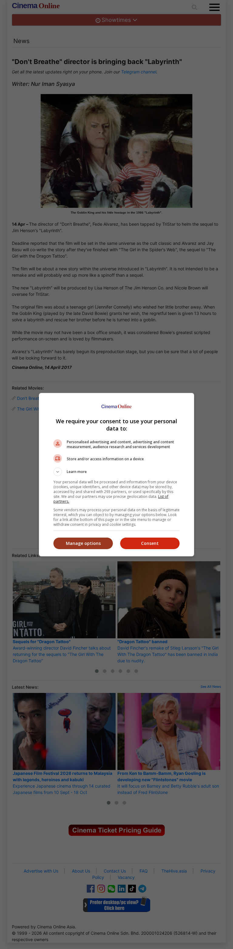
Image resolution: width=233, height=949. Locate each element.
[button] (116, 472)
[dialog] (116, 474)
